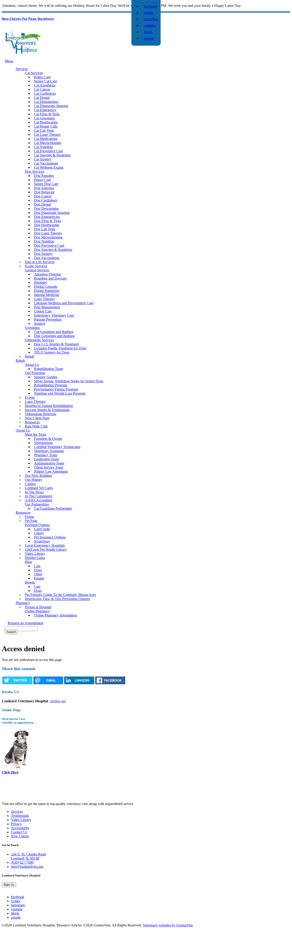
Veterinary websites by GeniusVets (168, 925)
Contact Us (19, 832)
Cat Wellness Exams (48, 167)
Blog (28, 562)
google (149, 38)
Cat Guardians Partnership (53, 508)
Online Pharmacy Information (55, 615)
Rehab (29, 356)
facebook (150, 6)
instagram (151, 19)
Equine (39, 578)
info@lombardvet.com (27, 866)
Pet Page (29, 19)
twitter (148, 13)
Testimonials (20, 816)
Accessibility (20, 828)
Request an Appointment (25, 623)
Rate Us (9, 884)
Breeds (30, 582)
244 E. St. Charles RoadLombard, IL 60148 (28, 856)
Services (17, 811)
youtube (150, 25)
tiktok (148, 32)
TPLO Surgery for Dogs (51, 352)
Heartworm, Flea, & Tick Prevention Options (57, 599)
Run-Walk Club (36, 426)
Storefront (45, 19)
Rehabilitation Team (48, 369)
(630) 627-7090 (22, 862)
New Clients (12, 19)
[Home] (23, 52)
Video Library (21, 820)
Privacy (16, 824)
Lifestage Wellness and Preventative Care (64, 303)
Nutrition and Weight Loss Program (59, 393)
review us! (58, 701)
